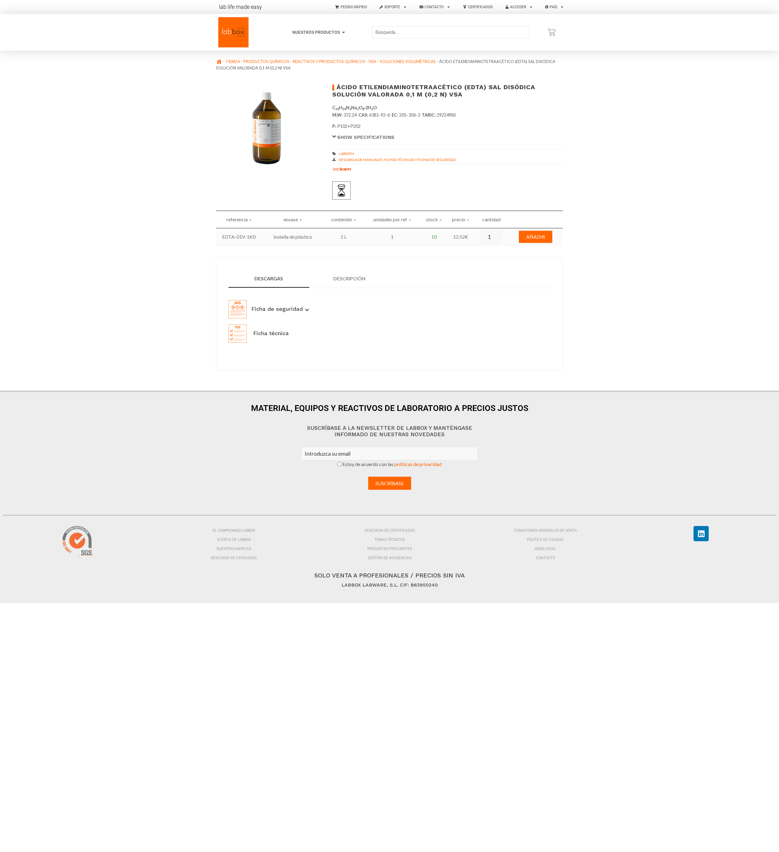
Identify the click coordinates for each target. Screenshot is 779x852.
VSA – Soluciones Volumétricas (402, 61)
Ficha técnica (270, 333)
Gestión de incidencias (389, 558)
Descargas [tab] (268, 278)
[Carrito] (551, 32)
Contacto (545, 558)
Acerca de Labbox (234, 540)
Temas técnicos (390, 540)
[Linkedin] (701, 533)
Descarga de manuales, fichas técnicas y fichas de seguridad (397, 159)
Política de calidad (545, 540)
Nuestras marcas (234, 549)
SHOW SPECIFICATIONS (365, 137)
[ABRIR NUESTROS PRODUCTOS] (343, 32)
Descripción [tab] (349, 278)
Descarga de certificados (390, 530)
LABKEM (346, 153)
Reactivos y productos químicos (329, 61)
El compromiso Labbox (234, 530)
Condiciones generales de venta (545, 530)
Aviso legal (545, 549)
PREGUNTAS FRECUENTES (389, 549)
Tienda (232, 61)
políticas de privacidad (418, 464)
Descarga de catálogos (234, 558)
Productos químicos (266, 61)
